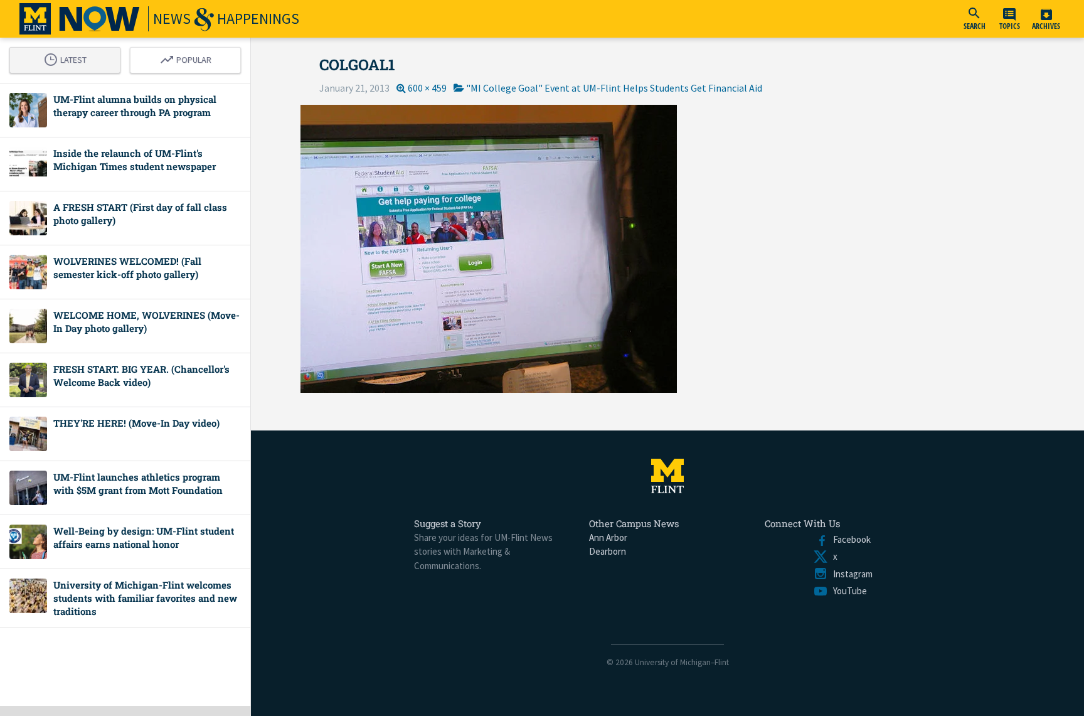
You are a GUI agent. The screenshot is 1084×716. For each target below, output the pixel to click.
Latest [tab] (68, 57)
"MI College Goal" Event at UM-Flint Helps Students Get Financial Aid (614, 88)
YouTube (847, 591)
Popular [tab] (188, 57)
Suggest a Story (447, 523)
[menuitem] (974, 19)
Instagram (850, 574)
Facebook (849, 539)
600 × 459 (427, 88)
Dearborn (607, 551)
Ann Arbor (608, 537)
